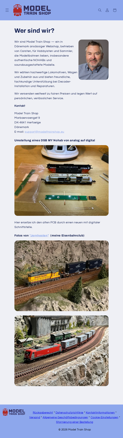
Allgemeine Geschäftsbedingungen (65, 417)
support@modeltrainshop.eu (44, 131)
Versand (34, 417)
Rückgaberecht (43, 412)
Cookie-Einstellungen (104, 417)
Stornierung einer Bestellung (74, 422)
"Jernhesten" (39, 235)
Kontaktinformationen (100, 412)
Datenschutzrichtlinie (69, 412)
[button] (7, 10)
